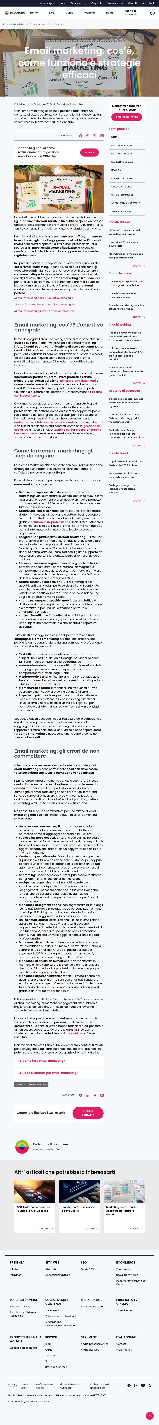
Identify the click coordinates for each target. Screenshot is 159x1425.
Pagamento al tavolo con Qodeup (131, 1282)
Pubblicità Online (121, 178)
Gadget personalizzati (23, 1348)
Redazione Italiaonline (70, 104)
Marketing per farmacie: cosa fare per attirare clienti (126, 255)
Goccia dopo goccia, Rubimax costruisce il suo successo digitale (126, 402)
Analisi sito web (90, 1350)
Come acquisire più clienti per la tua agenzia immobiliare (126, 283)
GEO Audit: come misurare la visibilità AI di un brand (125, 232)
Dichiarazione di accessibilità (99, 1386)
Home (5, 24)
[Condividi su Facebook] (80, 135)
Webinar (50, 1355)
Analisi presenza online (95, 1344)
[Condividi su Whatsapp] (87, 135)
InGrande (15, 1275)
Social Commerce (127, 1275)
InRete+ (14, 1269)
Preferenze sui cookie (44, 1386)
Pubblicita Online (20, 1306)
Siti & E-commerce (122, 194)
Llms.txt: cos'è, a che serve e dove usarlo (125, 244)
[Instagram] (135, 1386)
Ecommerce (124, 1269)
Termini (48, 1401)
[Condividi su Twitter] (94, 135)
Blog (48, 1344)
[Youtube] (142, 1386)
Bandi (114, 137)
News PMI (116, 170)
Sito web (50, 1269)
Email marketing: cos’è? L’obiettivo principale (44, 298)
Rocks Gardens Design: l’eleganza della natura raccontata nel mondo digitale (126, 433)
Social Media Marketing (125, 203)
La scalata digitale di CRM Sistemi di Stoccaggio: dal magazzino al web (124, 418)
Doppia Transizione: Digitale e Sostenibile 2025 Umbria (126, 463)
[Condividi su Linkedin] (102, 135)
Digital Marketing (122, 145)
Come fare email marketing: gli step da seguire (45, 304)
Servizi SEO (87, 1269)
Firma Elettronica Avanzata (70, 1386)
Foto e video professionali (60, 1316)
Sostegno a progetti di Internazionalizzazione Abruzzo (122, 489)
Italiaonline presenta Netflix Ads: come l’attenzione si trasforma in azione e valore (125, 336)
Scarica (90, 152)
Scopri (137, 265)
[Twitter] (149, 1386)
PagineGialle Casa (92, 1306)
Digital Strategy (121, 153)
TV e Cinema (124, 1310)
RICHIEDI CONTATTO (88, 1113)
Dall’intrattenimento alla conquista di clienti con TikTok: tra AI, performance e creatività (126, 354)
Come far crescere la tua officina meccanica (123, 295)
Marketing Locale (122, 161)
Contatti (121, 1344)
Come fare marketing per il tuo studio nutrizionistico (126, 307)
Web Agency (124, 1350)
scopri (45, 1228)
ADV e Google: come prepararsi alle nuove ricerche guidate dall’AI (126, 371)
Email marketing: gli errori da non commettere (45, 311)
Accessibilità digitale (57, 1275)
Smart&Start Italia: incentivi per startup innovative (125, 475)
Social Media (52, 1310)
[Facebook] (128, 1386)
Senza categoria (121, 186)
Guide (48, 1350)
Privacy (12, 1384)
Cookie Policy (24, 1386)
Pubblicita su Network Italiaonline (23, 1314)
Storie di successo (122, 211)
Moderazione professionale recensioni (60, 1323)
